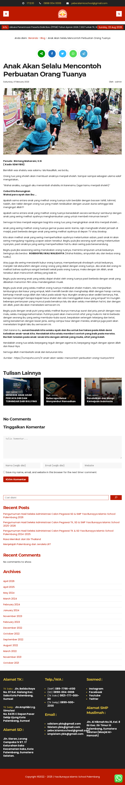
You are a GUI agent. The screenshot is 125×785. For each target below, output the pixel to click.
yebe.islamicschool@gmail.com (89, 3)
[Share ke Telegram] (84, 53)
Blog (43, 38)
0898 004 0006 (52, 3)
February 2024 (11, 604)
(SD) (60, 692)
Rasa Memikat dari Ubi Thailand (22, 539)
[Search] (116, 497)
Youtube (94, 695)
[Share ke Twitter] (63, 53)
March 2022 (10, 651)
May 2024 (8, 592)
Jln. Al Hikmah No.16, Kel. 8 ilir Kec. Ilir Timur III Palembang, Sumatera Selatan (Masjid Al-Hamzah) (103, 728)
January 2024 (11, 610)
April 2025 (9, 587)
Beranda (33, 38)
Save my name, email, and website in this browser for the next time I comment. (51, 472)
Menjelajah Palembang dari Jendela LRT (27, 544)
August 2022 (10, 645)
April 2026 (8, 581)
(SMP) (61, 688)
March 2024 (10, 598)
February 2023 (11, 622)
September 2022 (13, 639)
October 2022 (11, 633)
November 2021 (12, 657)
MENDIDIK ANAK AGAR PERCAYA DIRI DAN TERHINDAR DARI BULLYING (21, 398)
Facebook (95, 692)
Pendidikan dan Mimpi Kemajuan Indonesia (100, 400)
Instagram (96, 688)
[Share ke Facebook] (52, 53)
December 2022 (12, 627)
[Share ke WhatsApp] (73, 54)
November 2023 (12, 616)
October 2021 (11, 662)
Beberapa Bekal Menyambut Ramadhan (61, 400)
